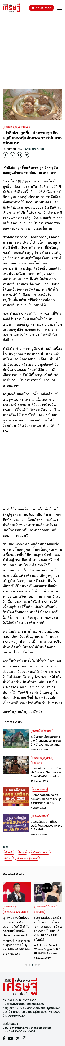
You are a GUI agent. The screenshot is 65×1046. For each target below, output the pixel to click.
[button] (26, 965)
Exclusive (23, 127)
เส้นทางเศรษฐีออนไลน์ (27, 858)
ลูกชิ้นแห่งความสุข (40, 852)
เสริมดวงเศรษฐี (40, 789)
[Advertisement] (32, 51)
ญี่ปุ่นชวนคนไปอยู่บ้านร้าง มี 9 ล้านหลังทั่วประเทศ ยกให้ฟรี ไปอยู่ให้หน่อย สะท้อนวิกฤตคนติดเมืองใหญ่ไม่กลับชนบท (46, 744)
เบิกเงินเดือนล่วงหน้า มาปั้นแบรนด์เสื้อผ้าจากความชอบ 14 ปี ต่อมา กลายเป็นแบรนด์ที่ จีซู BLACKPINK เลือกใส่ (48, 928)
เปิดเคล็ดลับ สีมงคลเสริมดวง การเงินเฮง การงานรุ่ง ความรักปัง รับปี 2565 (46, 799)
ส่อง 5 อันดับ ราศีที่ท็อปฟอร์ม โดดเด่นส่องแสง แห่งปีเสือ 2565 (46, 826)
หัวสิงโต (8, 858)
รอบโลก (48, 731)
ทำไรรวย (22, 852)
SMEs (49, 758)
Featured (9, 127)
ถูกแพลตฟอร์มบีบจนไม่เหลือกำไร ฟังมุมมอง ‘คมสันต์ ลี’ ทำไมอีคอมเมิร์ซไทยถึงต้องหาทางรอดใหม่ (16, 926)
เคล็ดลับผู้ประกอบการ (15, 912)
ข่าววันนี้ (36, 731)
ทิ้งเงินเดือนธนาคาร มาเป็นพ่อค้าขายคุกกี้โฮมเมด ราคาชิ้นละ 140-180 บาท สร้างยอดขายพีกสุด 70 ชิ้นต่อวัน (46, 774)
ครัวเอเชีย (9, 852)
